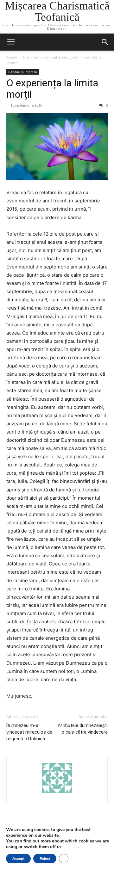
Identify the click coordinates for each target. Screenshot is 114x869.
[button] (11, 42)
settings (70, 847)
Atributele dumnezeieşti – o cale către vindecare (82, 729)
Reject (45, 858)
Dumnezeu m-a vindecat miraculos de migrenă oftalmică (29, 732)
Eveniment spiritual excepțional (50, 57)
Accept (18, 858)
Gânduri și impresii (22, 72)
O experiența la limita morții (52, 88)
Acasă (11, 57)
